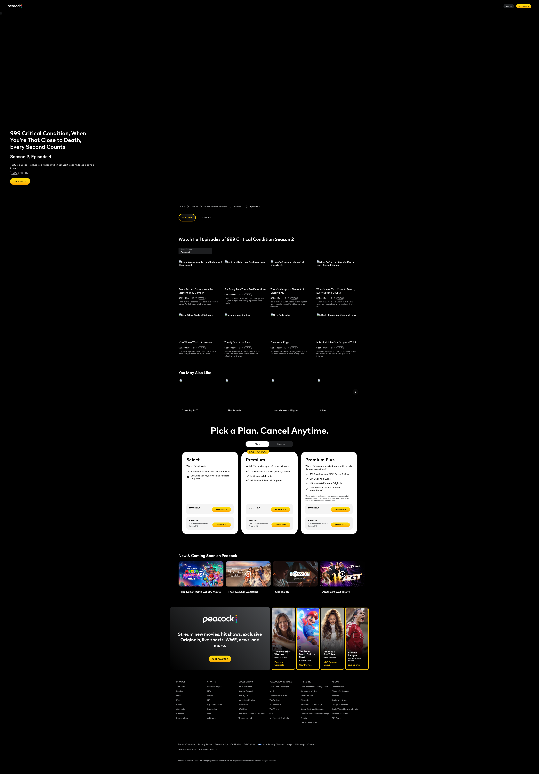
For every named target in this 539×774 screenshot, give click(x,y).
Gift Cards (336, 718)
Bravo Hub (243, 704)
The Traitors (275, 700)
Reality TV (243, 695)
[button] (201, 573)
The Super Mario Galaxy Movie (314, 686)
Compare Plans (338, 686)
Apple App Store (339, 700)
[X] (335, 750)
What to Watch (245, 686)
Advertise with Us (187, 749)
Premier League (214, 686)
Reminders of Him (309, 691)
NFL (209, 700)
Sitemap (180, 713)
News (178, 695)
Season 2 (238, 206)
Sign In (509, 6)
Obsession (305, 700)
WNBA (210, 695)
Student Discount (340, 713)
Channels (180, 709)
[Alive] (339, 393)
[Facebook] (335, 742)
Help (289, 744)
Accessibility (221, 744)
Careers (311, 744)
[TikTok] (343, 742)
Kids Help (299, 744)
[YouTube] (350, 742)
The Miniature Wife (278, 695)
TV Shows (180, 686)
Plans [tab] (257, 444)
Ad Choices (249, 744)
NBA (209, 691)
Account (335, 695)
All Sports (211, 718)
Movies (179, 691)
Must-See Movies (246, 700)
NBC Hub (242, 709)
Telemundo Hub (245, 718)
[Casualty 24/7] (201, 393)
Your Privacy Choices (273, 744)
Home (182, 206)
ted (271, 713)
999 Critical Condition (216, 206)
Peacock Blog (182, 718)
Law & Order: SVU (309, 722)
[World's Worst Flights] (293, 393)
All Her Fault (275, 704)
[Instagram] (357, 742)
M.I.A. (272, 691)
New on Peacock (245, 691)
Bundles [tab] (281, 444)
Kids (178, 700)
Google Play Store (340, 704)
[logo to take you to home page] (15, 6)
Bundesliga (212, 709)
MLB (209, 713)
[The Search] (247, 393)
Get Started (524, 6)
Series (194, 206)
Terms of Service (186, 744)
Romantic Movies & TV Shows (251, 713)
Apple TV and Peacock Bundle (345, 709)
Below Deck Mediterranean (313, 709)
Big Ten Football (214, 704)
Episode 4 (255, 206)
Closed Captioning (340, 691)
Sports (179, 704)
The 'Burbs (274, 709)
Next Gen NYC (307, 695)
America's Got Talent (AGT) (313, 704)
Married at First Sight (279, 686)
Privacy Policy (205, 744)
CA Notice (235, 744)
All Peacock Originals (279, 718)
